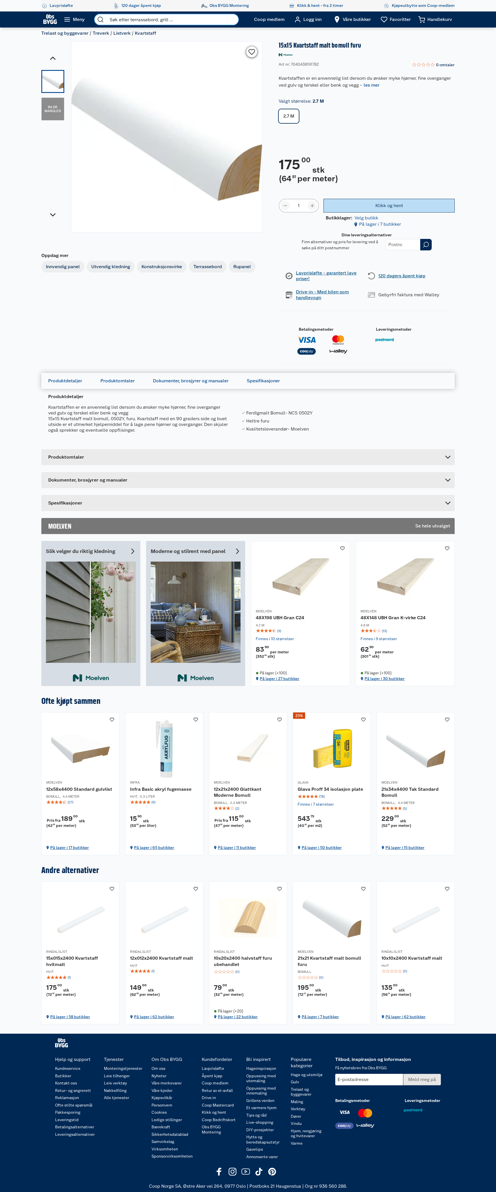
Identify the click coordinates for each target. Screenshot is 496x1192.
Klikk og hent (214, 1112)
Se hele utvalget (432, 526)
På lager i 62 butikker (154, 1016)
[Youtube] (245, 1171)
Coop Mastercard (218, 1105)
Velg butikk (366, 218)
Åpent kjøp (212, 1076)
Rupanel (242, 266)
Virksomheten (165, 1149)
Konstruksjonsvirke (162, 266)
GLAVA (303, 782)
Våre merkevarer (167, 1083)
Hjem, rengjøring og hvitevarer (306, 1133)
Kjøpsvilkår (162, 1097)
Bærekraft (161, 1127)
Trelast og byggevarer (64, 33)
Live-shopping (259, 1122)
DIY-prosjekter (260, 1129)
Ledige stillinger (167, 1119)
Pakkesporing (67, 1112)
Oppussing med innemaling (261, 1091)
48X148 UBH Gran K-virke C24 (393, 617)
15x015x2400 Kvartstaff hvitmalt (72, 961)
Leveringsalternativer (75, 1134)
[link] (433, 65)
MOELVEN (264, 611)
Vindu (296, 1123)
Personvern (162, 1105)
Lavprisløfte (213, 1068)
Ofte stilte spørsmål (73, 1105)
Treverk (101, 33)
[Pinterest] (272, 1171)
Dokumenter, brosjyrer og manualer (190, 380)
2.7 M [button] (288, 116)
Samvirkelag (163, 1141)
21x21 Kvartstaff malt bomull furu (329, 961)
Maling (297, 1101)
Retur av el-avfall (217, 1090)
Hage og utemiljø (306, 1074)
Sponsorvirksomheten (172, 1156)
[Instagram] (232, 1171)
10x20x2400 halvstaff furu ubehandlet (243, 961)
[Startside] (50, 19)
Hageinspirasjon (261, 1068)
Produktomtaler (117, 380)
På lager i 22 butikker (238, 1016)
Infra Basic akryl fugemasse (160, 789)
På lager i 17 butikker (69, 847)
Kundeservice (67, 1068)
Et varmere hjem (261, 1107)
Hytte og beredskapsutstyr (263, 1139)
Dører (296, 1116)
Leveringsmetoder (394, 329)
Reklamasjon (67, 1097)
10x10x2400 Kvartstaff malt (411, 958)
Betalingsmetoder (316, 329)
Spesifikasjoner (263, 380)
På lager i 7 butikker (380, 224)
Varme (297, 1143)
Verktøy (298, 1109)
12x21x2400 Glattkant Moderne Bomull (237, 792)
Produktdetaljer (65, 380)
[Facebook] (219, 1171)
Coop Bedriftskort (219, 1119)
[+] (312, 205)
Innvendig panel (63, 266)
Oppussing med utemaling (261, 1078)
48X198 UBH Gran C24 (280, 617)
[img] (300, 631)
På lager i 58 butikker (70, 1016)
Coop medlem (215, 1083)
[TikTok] (259, 1171)
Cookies (159, 1112)
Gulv (295, 1082)
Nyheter (159, 1076)
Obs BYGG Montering (211, 1129)
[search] (100, 19)
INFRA (135, 782)
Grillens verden (260, 1100)
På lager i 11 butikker (237, 847)
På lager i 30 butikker (385, 678)
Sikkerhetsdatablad (170, 1134)
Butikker (63, 1076)
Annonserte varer (262, 1156)
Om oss (158, 1068)
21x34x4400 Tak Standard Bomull (410, 792)
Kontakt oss (66, 1083)
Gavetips (254, 1149)
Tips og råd (256, 1115)
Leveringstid (67, 1119)
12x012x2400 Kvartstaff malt (161, 958)
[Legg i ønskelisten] (252, 52)
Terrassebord (207, 266)
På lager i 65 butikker (154, 847)
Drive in (209, 1097)
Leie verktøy (115, 1083)
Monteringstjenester (123, 1068)
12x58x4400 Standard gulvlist (79, 789)
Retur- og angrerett (73, 1090)
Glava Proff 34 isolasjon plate (330, 789)
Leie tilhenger (117, 1076)
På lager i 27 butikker (279, 678)
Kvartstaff (145, 33)
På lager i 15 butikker (405, 847)
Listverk (122, 33)
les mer (371, 85)
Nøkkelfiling (115, 1090)
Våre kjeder (162, 1090)
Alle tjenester (116, 1097)
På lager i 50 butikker (322, 847)
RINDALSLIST (56, 952)
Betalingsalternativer (74, 1127)
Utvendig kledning (110, 266)
